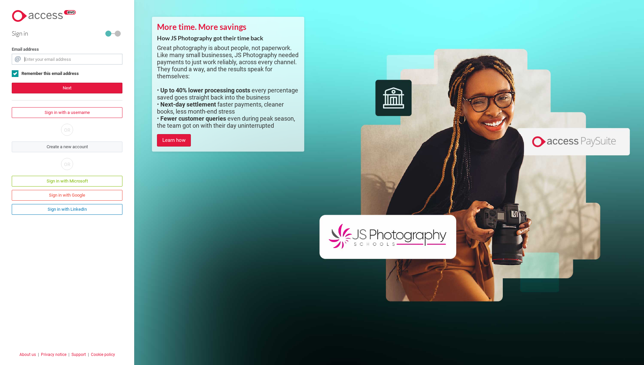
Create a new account (67, 146)
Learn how (173, 140)
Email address (25, 49)
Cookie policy (103, 354)
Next (67, 87)
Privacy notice (53, 354)
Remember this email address (50, 73)
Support (78, 354)
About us (27, 354)
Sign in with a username (67, 112)
